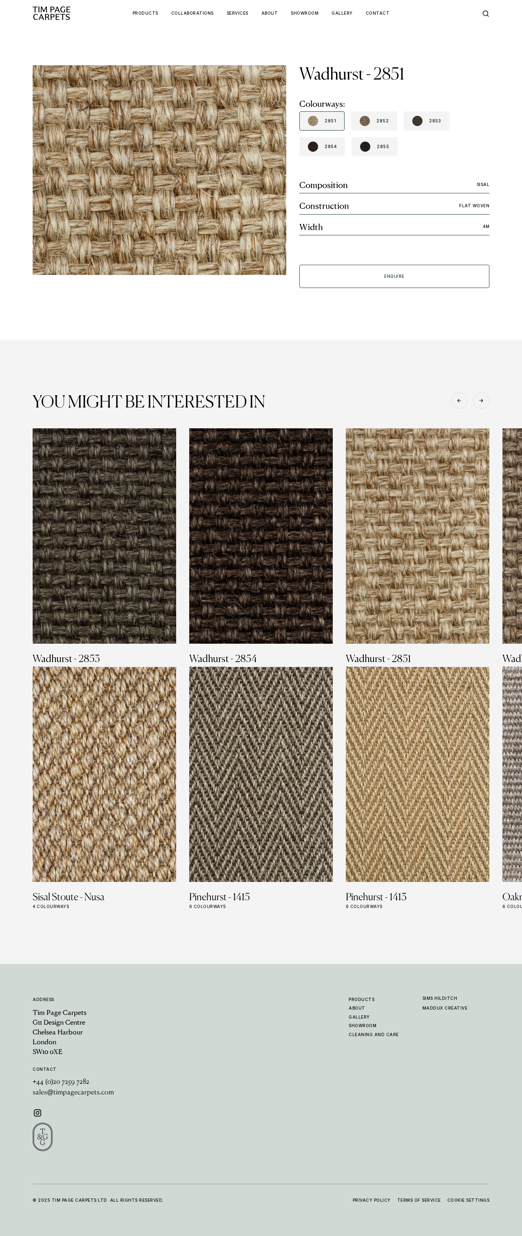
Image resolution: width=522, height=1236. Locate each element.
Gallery (359, 1016)
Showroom (362, 1025)
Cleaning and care (374, 1034)
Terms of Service (419, 1200)
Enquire (394, 276)
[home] (67, 13)
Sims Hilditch (440, 998)
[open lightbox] (159, 170)
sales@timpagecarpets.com (73, 1093)
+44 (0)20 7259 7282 (61, 1082)
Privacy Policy (372, 1200)
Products (361, 999)
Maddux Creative (445, 1008)
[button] (459, 400)
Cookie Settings (468, 1200)
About (357, 1008)
